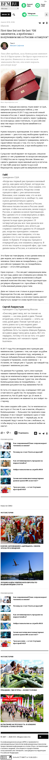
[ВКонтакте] (39, 22)
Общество (5, 26)
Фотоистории (7, 513)
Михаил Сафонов (17, 45)
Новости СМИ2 (6, 506)
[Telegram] (43, 22)
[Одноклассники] (46, 22)
